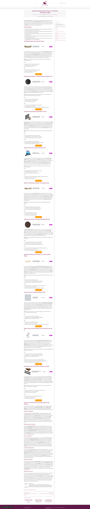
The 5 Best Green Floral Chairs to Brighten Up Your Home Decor (28, 500)
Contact (49, 507)
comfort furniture (49, 14)
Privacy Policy (52, 507)
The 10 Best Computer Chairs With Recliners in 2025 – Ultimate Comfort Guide (38, 500)
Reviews (40, 14)
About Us (47, 507)
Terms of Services (56, 507)
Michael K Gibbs (35, 14)
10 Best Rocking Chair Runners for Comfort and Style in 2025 (47, 16)
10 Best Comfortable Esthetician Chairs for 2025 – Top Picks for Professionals (48, 500)
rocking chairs (55, 14)
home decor (52, 14)
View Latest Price (38, 74)
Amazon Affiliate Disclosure (61, 507)
